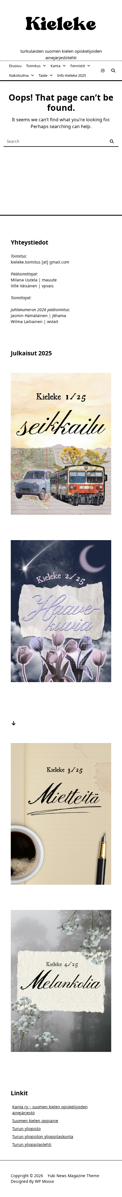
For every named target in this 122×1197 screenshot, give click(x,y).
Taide (43, 75)
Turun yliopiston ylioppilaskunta (42, 1136)
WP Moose (44, 1181)
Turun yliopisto (26, 1128)
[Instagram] (102, 70)
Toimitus (33, 65)
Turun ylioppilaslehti (31, 1144)
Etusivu (15, 65)
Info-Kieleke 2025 (71, 75)
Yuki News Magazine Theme (73, 1175)
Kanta (55, 65)
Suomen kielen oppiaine (35, 1120)
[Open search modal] (113, 70)
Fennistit (77, 65)
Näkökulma (19, 75)
